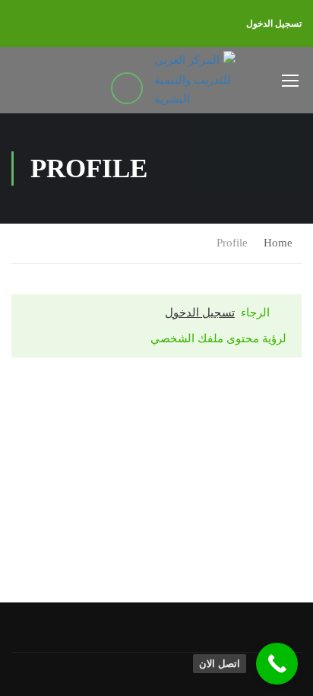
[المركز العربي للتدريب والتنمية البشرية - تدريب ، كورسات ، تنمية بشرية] (194, 80)
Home (278, 243)
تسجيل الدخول (274, 23)
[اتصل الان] (277, 664)
